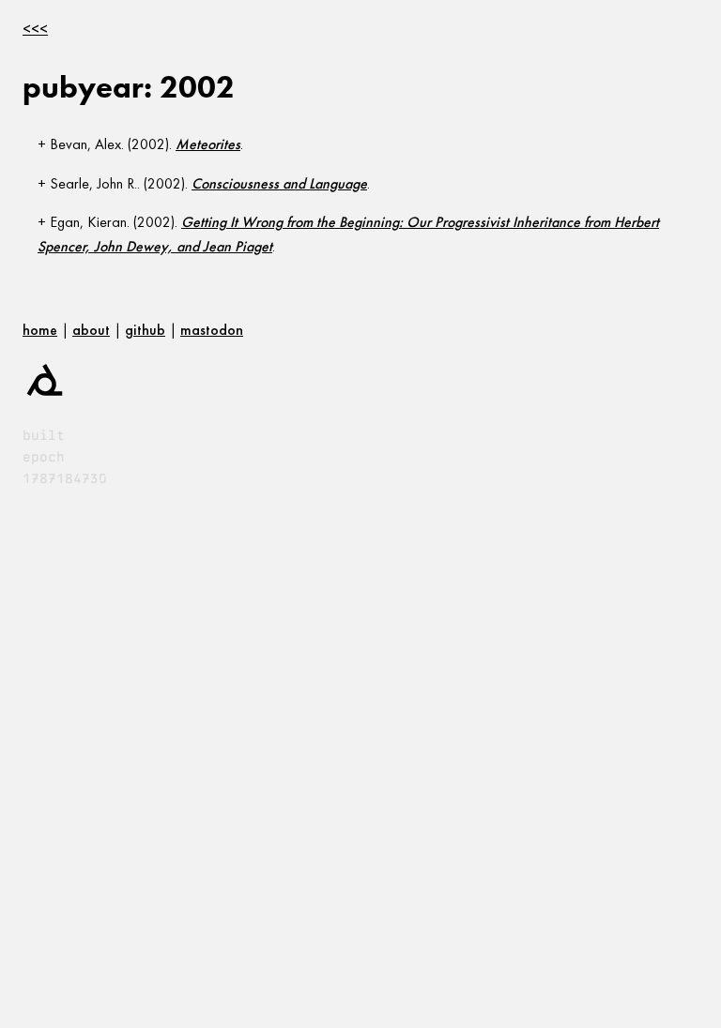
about (91, 330)
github (145, 330)
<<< (35, 28)
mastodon (211, 330)
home (40, 330)
